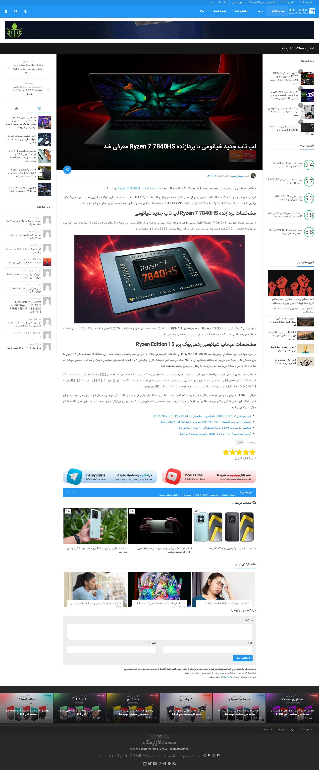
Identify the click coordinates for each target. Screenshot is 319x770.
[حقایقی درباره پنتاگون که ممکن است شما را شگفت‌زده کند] (305, 321)
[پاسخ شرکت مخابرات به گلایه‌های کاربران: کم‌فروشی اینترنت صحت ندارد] (307, 112)
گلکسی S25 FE (287, 2)
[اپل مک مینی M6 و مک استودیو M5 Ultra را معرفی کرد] (307, 128)
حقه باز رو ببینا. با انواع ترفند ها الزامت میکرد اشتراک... (23, 222)
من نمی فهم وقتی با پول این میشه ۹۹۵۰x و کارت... (25, 236)
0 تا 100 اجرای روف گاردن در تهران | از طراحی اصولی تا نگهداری (282, 335)
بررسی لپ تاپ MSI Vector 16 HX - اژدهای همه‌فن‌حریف (285, 232)
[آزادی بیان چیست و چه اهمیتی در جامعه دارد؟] (305, 361)
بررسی (260, 11)
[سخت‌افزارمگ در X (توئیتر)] (150, 764)
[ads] (159, 30)
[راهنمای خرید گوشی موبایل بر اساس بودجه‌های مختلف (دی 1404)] (186, 708)
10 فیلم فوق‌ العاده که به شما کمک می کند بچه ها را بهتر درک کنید (161, 605)
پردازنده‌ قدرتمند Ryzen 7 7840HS (138, 188)
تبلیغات (280, 730)
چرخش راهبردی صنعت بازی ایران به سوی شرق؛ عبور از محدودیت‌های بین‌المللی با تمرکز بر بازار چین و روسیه (21, 122)
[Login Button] (6, 11)
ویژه (202, 11)
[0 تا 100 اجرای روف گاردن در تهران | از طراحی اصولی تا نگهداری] (305, 335)
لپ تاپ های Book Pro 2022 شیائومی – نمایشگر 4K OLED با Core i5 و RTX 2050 (201, 416)
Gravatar (225, 677)
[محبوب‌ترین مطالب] (16, 108)
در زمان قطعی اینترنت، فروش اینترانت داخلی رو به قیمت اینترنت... (23, 324)
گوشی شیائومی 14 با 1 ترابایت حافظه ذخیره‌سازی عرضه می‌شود (215, 434)
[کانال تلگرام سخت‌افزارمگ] (164, 764)
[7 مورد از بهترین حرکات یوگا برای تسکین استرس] (305, 348)
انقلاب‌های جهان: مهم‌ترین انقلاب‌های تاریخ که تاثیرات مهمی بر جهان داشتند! (293, 301)
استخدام (268, 730)
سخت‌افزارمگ (307, 730)
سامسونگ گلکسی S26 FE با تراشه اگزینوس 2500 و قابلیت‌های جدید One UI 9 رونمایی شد (22, 156)
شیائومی (240, 442)
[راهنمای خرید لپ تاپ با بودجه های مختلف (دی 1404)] (79, 708)
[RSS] (174, 764)
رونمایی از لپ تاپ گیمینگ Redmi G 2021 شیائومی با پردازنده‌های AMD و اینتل (205, 422)
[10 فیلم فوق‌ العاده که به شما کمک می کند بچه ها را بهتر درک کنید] (159, 589)
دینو (212, 2)
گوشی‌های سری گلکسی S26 (261, 2)
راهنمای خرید (241, 11)
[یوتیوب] (209, 476)
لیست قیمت (219, 11)
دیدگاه (249, 620)
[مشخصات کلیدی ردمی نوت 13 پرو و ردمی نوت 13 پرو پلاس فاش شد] (95, 526)
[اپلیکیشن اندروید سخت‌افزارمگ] (169, 764)
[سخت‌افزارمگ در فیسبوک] (155, 764)
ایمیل (152, 643)
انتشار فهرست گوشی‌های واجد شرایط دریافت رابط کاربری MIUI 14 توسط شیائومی (164, 550)
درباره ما (292, 730)
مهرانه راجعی (237, 176)
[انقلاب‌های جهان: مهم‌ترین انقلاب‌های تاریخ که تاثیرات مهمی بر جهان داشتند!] (291, 283)
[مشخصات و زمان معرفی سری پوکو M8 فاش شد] (224, 526)
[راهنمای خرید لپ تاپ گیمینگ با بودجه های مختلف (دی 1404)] (26, 708)
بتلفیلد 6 (223, 2)
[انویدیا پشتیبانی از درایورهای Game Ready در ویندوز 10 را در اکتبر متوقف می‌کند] (44, 173)
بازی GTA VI (305, 2)
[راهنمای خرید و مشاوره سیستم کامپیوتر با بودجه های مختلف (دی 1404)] (239, 708)
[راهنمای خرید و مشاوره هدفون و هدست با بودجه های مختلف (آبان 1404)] (292, 708)
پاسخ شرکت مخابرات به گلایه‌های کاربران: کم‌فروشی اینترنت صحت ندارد (283, 112)
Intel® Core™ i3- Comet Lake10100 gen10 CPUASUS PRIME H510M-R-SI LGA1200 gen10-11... (25, 307)
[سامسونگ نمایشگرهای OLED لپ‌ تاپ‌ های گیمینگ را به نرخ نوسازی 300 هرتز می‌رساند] (307, 95)
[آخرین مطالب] (40, 108)
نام (250, 643)
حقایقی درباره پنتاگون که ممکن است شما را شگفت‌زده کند (282, 322)
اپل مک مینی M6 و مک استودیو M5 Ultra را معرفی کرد (283, 128)
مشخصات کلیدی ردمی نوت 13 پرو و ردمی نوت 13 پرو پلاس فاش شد (97, 550)
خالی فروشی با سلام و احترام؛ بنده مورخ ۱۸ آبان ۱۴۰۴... (25, 290)
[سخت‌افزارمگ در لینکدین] (144, 764)
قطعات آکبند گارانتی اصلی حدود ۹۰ (25, 263)
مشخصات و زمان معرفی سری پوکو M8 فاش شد (232, 548)
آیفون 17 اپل (238, 2)
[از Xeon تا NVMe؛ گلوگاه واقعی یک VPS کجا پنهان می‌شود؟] (44, 189)
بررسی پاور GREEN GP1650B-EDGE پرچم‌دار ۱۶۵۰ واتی (287, 164)
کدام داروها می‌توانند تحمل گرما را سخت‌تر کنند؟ (227, 603)
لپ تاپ (285, 48)
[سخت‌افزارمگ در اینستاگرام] (159, 764)
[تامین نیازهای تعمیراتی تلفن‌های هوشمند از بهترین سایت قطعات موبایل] (44, 139)
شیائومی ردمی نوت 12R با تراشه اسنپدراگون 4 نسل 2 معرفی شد (215, 428)
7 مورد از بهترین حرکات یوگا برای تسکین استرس (283, 348)
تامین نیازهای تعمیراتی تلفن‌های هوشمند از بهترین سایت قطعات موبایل (21, 139)
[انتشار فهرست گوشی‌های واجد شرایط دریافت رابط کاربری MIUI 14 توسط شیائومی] (160, 526)
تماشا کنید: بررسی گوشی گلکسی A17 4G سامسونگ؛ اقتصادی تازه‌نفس (285, 215)
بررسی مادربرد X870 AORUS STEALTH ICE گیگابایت (288, 198)
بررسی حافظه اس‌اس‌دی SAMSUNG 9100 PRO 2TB (285, 181)
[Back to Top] (159, 736)
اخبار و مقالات (278, 11)
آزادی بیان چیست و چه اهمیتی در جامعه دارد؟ (285, 361)
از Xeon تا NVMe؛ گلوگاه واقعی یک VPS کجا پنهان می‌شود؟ (21, 189)
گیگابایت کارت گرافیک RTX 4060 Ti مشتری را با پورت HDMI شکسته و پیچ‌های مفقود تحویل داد (284, 78)
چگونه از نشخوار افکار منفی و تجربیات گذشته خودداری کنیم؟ (96, 605)
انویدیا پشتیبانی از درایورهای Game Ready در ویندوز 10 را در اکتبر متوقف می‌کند (197, 493)
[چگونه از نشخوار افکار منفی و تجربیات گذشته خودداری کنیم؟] (95, 589)
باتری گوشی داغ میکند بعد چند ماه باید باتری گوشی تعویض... (23, 276)
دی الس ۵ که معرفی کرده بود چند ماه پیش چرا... (23, 250)
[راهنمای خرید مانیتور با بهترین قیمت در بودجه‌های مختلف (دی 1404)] (133, 708)
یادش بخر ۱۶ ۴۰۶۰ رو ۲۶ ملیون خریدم (24, 348)
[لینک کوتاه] (209, 176)
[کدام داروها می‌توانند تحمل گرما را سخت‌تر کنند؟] (223, 589)
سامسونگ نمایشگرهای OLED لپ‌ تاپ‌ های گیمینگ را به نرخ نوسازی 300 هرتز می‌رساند (284, 95)
